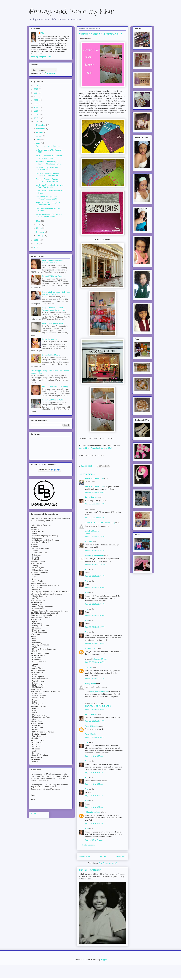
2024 (36, 93)
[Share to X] (103, 466)
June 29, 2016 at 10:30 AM (95, 564)
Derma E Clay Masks (51, 355)
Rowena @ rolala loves (94, 556)
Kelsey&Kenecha (91, 726)
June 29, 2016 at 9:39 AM (95, 537)
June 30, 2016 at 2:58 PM (95, 737)
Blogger (104, 960)
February (40, 232)
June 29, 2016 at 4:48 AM (95, 492)
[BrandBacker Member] (44, 506)
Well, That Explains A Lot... (53, 323)
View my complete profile (41, 56)
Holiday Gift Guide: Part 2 (52, 400)
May (38, 221)
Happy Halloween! (49, 339)
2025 (36, 89)
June (38, 143)
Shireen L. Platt (91, 648)
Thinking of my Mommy (90, 870)
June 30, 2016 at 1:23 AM (95, 679)
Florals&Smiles (90, 734)
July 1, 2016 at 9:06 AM (94, 773)
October (40, 132)
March (39, 228)
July (38, 139)
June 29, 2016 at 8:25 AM (95, 518)
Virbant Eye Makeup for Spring (55, 386)
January (40, 235)
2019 (36, 111)
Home (103, 856)
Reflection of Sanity (99, 659)
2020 (36, 107)
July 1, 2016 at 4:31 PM (94, 824)
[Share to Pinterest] (108, 466)
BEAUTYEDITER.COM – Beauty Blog (100, 523)
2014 (36, 243)
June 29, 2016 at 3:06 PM (95, 604)
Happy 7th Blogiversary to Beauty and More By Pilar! (56, 293)
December (41, 125)
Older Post (121, 856)
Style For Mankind (92, 531)
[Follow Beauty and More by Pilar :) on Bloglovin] (49, 471)
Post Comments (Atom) (108, 863)
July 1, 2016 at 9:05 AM (94, 756)
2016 (36, 122)
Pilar (87, 570)
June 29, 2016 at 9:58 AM (95, 551)
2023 (36, 96)
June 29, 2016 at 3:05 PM (95, 576)
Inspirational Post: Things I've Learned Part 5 (48, 203)
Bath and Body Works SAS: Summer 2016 (95, 448)
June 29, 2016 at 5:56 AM (95, 504)
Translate (51, 73)
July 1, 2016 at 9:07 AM (94, 784)
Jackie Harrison (91, 497)
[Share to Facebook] (106, 466)
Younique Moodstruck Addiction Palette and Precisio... (49, 157)
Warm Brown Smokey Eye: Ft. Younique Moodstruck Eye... (48, 163)
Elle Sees (88, 542)
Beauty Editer (90, 684)
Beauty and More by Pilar (71, 11)
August (39, 136)
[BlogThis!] (101, 466)
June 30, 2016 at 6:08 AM (95, 709)
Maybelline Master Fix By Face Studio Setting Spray (49, 215)
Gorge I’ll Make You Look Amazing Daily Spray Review (54, 309)
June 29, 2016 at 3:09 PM (95, 643)
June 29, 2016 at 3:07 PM (95, 616)
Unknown (88, 667)
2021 (36, 104)
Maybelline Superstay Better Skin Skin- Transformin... (49, 186)
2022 (36, 100)
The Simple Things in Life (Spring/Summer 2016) (46, 198)
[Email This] (98, 466)
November (41, 128)
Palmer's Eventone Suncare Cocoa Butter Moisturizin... (48, 174)
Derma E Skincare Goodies (53, 276)
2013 (36, 247)
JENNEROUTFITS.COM (94, 479)
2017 (36, 118)
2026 (36, 85)
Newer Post (84, 856)
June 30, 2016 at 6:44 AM (95, 721)
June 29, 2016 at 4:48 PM (95, 662)
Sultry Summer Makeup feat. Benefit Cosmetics (54, 261)
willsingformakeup (92, 812)
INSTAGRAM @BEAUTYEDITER (98, 706)
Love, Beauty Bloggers (99, 692)
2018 (36, 115)
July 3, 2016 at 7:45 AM (94, 840)
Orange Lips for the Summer (48, 146)
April (38, 225)
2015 (36, 240)
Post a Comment (88, 845)
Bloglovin (88, 533)
